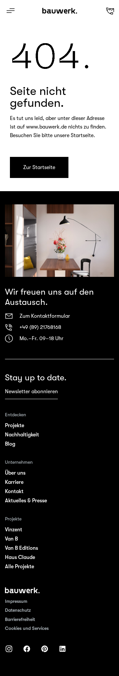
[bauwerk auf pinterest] (45, 649)
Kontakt (14, 491)
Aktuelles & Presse (26, 501)
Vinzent (13, 530)
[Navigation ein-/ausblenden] (11, 11)
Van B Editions (21, 548)
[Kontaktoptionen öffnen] (93, 11)
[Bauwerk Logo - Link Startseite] (59, 11)
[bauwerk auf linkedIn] (62, 649)
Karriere (14, 482)
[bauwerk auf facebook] (27, 649)
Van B (11, 539)
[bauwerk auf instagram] (9, 649)
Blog (10, 444)
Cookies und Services (27, 628)
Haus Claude (20, 557)
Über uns (15, 473)
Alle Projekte (19, 567)
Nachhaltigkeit (22, 435)
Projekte (14, 425)
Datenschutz (18, 610)
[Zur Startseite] (22, 590)
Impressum (16, 601)
